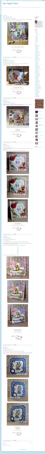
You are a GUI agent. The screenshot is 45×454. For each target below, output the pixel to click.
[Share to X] (14, 234)
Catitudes (36, 47)
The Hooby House (37, 92)
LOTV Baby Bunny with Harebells (8, 60)
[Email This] (13, 234)
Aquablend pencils (37, 45)
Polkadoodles (36, 77)
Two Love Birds (9, 150)
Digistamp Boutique (37, 55)
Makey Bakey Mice (37, 71)
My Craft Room (18, 7)
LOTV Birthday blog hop (7, 237)
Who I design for (6, 7)
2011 (36, 41)
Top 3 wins (22, 7)
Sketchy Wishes (17, 329)
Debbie (17, 250)
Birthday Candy (39, 138)
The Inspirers (36, 93)
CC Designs (36, 48)
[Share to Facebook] (15, 234)
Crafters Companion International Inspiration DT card (40, 125)
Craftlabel (36, 53)
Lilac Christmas (39, 128)
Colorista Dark (36, 50)
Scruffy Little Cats (37, 81)
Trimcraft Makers (36, 95)
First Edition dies (36, 59)
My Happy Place (10, 3)
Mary (17, 252)
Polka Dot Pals (36, 76)
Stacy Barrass (36, 90)
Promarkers (36, 79)
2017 (36, 36)
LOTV (3, 19)
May (36, 35)
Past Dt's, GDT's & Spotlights (12, 7)
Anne (17, 248)
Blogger (26, 449)
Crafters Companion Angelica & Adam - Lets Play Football (41, 118)
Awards (30, 7)
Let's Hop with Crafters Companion (40, 111)
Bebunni (36, 46)
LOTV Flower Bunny (6, 101)
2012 (36, 40)
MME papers (36, 72)
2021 (36, 30)
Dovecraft (36, 56)
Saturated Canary (37, 80)
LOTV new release (6, 145)
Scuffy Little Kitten (37, 82)
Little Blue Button (37, 66)
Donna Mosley (39, 20)
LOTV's (4, 240)
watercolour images (19, 63)
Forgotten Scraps (37, 61)
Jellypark (36, 64)
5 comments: (11, 440)
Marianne (18, 246)
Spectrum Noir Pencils (37, 87)
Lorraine (18, 251)
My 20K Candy (39, 114)
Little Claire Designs (37, 67)
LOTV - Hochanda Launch (38, 34)
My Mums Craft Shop (37, 74)
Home (3, 7)
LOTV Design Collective (8, 345)
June (36, 33)
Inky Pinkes (36, 63)
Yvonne (18, 253)
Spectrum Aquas (36, 85)
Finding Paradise (37, 58)
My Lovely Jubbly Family (34, 7)
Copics (36, 51)
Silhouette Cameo (37, 84)
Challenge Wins (26, 7)
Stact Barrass (36, 89)
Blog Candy (39, 121)
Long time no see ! (6, 348)
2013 (36, 39)
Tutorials (39, 7)
